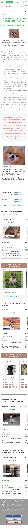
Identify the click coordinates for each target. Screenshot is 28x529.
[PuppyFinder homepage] (2, 2)
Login (16, 2)
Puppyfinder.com (5, 504)
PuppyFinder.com (6, 501)
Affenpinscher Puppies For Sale (10, 375)
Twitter (15, 519)
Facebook (15, 516)
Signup (10, 2)
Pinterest (15, 522)
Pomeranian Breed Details (14, 205)
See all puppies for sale (10, 214)
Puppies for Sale (11, 11)
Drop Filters (14, 139)
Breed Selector (13, 508)
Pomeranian (21, 11)
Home (2, 11)
